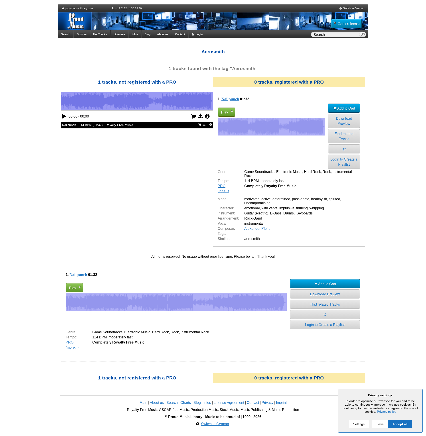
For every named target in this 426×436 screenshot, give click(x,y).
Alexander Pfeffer (258, 228)
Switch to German (353, 8)
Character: (226, 208)
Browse (82, 34)
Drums (288, 213)
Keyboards (304, 213)
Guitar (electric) (256, 213)
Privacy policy (386, 411)
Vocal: (222, 223)
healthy (316, 199)
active (266, 199)
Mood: (222, 199)
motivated (252, 199)
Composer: (226, 228)
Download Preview (344, 121)
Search (65, 34)
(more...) (72, 347)
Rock (327, 172)
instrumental (254, 223)
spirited (334, 199)
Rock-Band (253, 218)
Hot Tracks (100, 34)
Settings (359, 424)
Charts (185, 403)
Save (380, 424)
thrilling (302, 208)
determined (281, 199)
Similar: (224, 239)
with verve (270, 208)
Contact (180, 34)
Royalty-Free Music (142, 410)
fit (325, 199)
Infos (135, 34)
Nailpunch (230, 99)
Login (198, 34)
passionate (300, 199)
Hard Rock (312, 172)
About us (162, 34)
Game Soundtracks (259, 172)
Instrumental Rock (195, 332)
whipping (317, 208)
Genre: (223, 172)
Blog (147, 34)
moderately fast (272, 181)
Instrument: (226, 213)
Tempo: (223, 181)
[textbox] (336, 35)
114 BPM (251, 181)
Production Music (204, 410)
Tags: (222, 234)
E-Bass (276, 213)
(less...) (223, 191)
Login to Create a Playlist (343, 162)
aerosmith (252, 239)
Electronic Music (289, 172)
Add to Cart (345, 108)
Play (224, 112)
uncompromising (257, 203)
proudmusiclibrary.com (79, 8)
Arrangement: (228, 218)
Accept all (400, 424)
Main (143, 403)
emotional (252, 208)
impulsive (286, 208)
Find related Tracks (344, 136)
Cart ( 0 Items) (349, 23)
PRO (221, 186)
